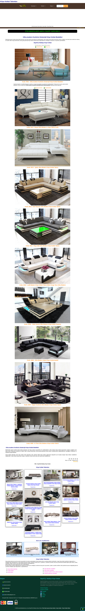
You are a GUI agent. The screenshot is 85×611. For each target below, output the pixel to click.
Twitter (43, 593)
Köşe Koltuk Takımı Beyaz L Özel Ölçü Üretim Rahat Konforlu (52, 522)
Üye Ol (78, 27)
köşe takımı (10, 572)
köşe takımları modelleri (49, 568)
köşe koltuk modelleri (49, 570)
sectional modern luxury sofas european (53, 571)
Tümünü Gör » (14, 525)
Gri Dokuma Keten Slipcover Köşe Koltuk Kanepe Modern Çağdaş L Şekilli (33, 509)
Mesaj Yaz (47, 46)
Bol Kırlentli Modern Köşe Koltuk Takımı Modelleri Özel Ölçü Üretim (52, 483)
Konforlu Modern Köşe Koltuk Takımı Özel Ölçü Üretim (33, 484)
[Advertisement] (42, 17)
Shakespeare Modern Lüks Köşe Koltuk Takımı (71, 480)
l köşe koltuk (11, 570)
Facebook (44, 591)
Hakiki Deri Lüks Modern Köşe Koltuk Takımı (14, 523)
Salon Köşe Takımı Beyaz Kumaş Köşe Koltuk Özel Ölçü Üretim (14, 503)
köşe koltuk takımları (12, 569)
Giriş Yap (82, 27)
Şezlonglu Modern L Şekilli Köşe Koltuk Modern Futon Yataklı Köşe (33, 533)
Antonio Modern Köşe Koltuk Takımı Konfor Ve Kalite (71, 519)
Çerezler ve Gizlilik (44, 589)
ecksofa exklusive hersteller (50, 573)
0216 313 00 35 (38, 87)
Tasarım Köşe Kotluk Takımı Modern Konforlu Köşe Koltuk (71, 499)
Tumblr (43, 596)
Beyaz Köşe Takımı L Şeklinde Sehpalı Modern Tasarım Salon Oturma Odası (14, 485)
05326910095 (39, 46)
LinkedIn (44, 594)
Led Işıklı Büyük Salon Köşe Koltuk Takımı (52, 502)
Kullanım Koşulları (44, 587)
